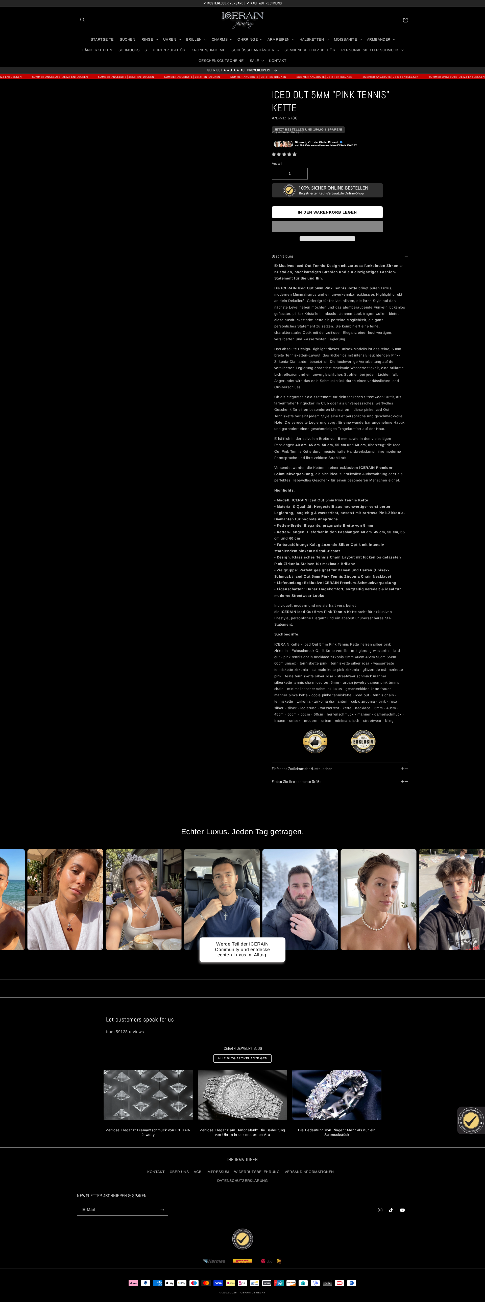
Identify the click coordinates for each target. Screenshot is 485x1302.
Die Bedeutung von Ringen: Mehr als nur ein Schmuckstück (336, 1132)
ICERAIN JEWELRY (253, 1292)
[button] (284, 154)
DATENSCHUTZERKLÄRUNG (242, 1181)
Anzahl (277, 163)
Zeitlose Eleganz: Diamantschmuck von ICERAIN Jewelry (148, 1132)
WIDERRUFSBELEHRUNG (257, 1172)
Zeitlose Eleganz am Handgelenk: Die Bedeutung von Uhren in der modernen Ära (242, 1132)
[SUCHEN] (82, 19)
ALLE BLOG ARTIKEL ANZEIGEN (243, 1058)
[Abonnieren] (162, 1210)
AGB (198, 1172)
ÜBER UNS (179, 1172)
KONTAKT (156, 1172)
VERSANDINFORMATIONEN (309, 1172)
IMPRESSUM (218, 1172)
